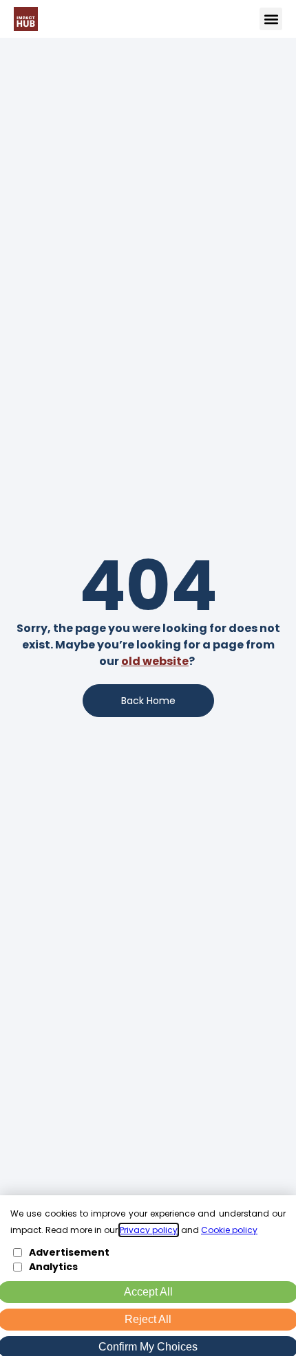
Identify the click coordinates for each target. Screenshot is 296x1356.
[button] (271, 19)
